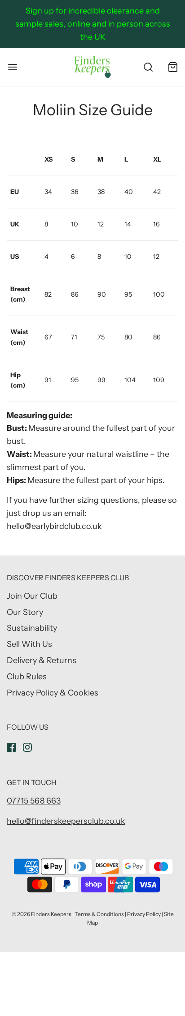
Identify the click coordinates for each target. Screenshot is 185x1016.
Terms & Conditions (99, 914)
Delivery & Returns (41, 660)
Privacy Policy (144, 914)
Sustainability (32, 628)
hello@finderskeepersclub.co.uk (66, 821)
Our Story (25, 612)
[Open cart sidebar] (172, 66)
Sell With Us (29, 644)
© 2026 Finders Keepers (41, 914)
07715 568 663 (34, 801)
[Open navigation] (12, 66)
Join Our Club (32, 596)
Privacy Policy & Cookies (52, 693)
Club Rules (27, 677)
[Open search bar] (148, 66)
